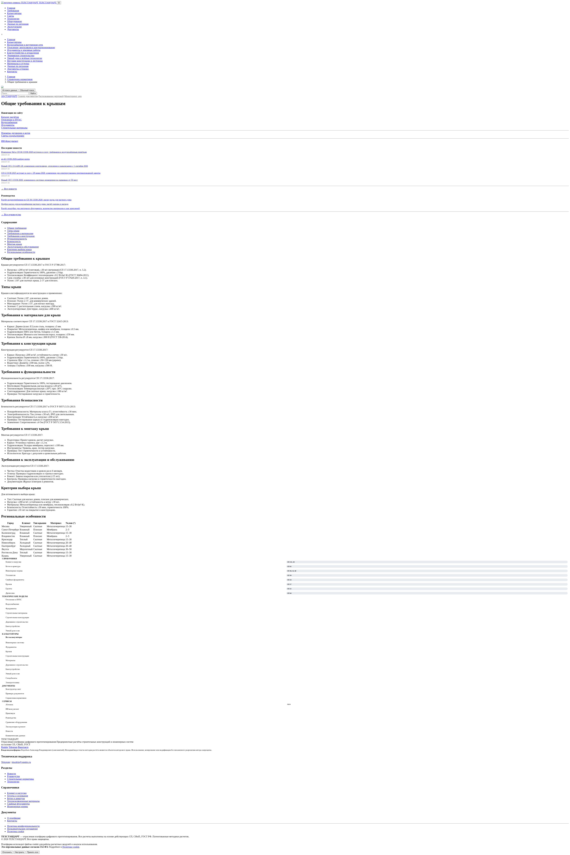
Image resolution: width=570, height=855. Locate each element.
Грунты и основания (17, 796)
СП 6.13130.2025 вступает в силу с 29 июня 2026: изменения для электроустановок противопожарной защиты (50, 173)
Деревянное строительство (20, 55)
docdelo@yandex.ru (21, 762)
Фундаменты (7, 125)
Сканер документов (28, 96)
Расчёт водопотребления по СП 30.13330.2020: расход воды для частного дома (36, 200)
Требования (13, 10)
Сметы (10, 16)
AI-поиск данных (9, 90)
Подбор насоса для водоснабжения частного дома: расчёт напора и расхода (34, 204)
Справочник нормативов (20, 79)
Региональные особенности (21, 252)
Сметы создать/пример (12, 135)
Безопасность (14, 241)
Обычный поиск (27, 90)
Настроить (19, 852)
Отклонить (7, 852)
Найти (33, 93)
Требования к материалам (20, 233)
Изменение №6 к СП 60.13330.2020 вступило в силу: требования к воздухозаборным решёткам (44, 152)
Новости (11, 773)
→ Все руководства (11, 214)
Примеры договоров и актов (15, 133)
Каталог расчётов (10, 117)
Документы (13, 29)
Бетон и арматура (16, 798)
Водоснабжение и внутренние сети (25, 45)
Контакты (12, 71)
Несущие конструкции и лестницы (25, 61)
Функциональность (17, 238)
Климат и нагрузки (17, 793)
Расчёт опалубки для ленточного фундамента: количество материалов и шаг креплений (40, 208)
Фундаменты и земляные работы (23, 50)
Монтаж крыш (14, 244)
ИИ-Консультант (9, 141)
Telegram (13, 747)
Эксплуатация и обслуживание (23, 247)
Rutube (4, 747)
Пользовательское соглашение (22, 829)
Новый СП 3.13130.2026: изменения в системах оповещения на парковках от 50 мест (39, 180)
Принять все (32, 852)
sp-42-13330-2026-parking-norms (15, 159)
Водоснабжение (9, 122)
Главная (11, 8)
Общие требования (16, 228)
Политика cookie (15, 831)
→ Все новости (9, 189)
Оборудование (14, 21)
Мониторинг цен (73, 96)
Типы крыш (13, 230)
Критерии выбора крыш (19, 249)
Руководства (13, 776)
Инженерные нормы (17, 806)
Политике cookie (70, 847)
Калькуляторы (14, 13)
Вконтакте (23, 747)
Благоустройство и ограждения (23, 53)
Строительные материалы (14, 127)
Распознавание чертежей (51, 96)
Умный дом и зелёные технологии (24, 58)
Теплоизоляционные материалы (23, 801)
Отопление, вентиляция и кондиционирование (31, 47)
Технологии (13, 18)
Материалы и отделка (18, 63)
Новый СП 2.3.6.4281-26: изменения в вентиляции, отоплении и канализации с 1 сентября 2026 (44, 166)
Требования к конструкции (21, 236)
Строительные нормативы (20, 779)
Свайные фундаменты (18, 804)
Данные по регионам (17, 24)
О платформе (13, 818)
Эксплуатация (14, 26)
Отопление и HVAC (11, 119)
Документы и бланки (18, 69)
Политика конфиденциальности (23, 826)
